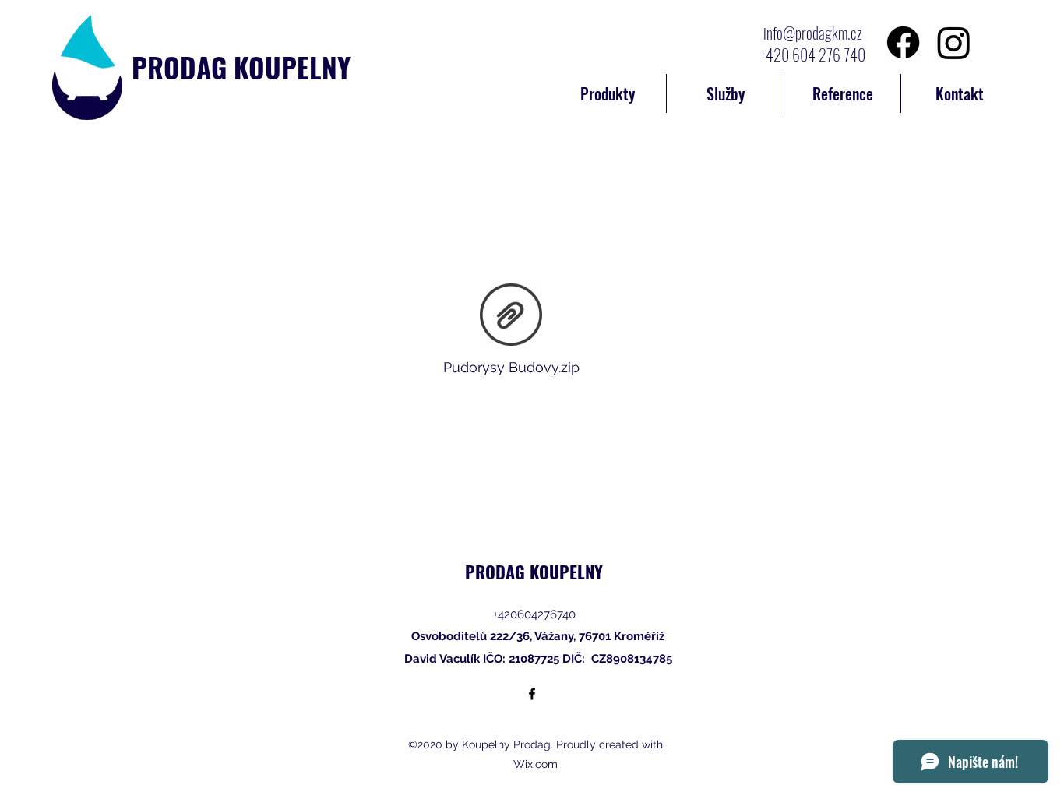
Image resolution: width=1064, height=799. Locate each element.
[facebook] (532, 694)
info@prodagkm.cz (812, 32)
